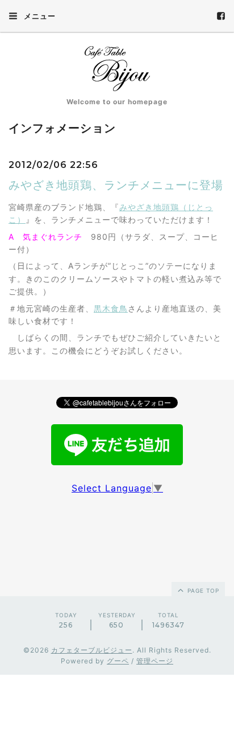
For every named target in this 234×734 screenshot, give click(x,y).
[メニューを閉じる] (117, 367)
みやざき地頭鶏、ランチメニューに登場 (116, 185)
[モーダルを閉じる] (117, 367)
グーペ (118, 661)
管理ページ (154, 661)
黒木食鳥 (111, 308)
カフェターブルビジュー (91, 650)
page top (202, 590)
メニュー (39, 15)
